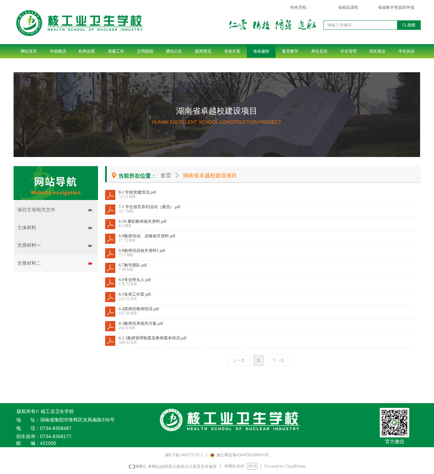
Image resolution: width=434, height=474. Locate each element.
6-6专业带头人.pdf (135, 279)
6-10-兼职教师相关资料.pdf (142, 221)
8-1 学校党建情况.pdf (137, 192)
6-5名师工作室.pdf (135, 294)
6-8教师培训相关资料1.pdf (142, 250)
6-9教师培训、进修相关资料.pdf (147, 236)
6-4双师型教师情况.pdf (139, 309)
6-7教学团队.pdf (133, 265)
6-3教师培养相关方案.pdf (141, 323)
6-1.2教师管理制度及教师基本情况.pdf (152, 338)
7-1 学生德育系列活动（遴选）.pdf (149, 206)
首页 (165, 175)
